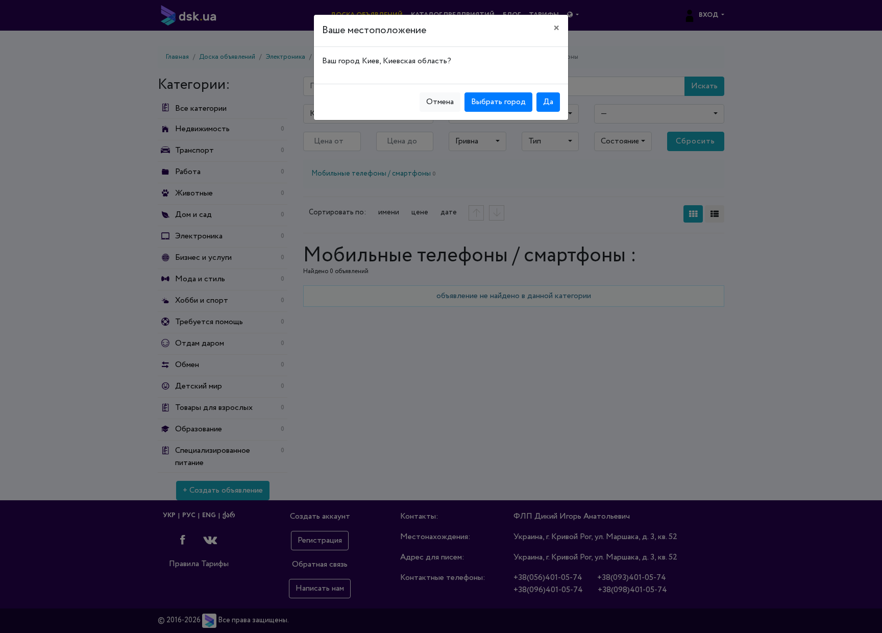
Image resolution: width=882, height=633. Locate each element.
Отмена (440, 102)
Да (548, 102)
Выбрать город (498, 102)
